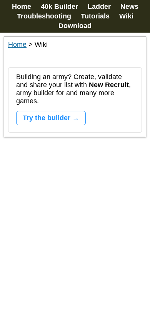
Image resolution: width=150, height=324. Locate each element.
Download (75, 26)
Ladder (99, 6)
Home (21, 6)
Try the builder (46, 118)
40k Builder (59, 6)
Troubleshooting (44, 16)
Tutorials (95, 16)
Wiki (126, 16)
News (129, 6)
